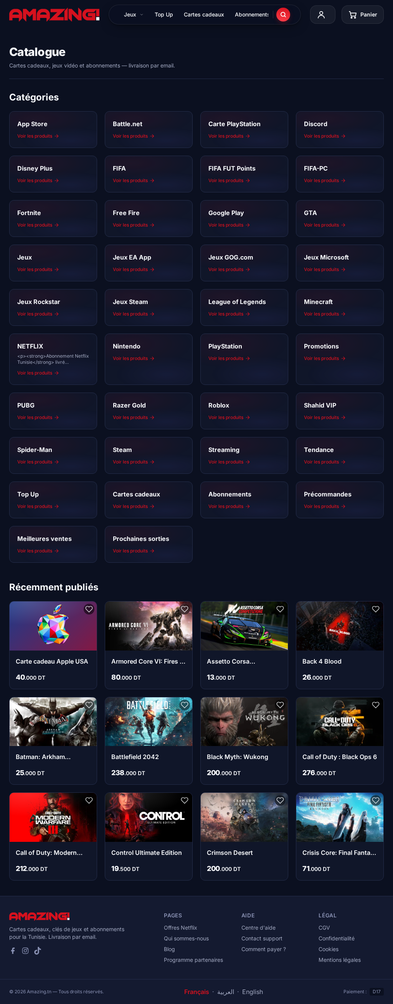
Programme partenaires (193, 959)
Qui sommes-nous (186, 938)
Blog (169, 949)
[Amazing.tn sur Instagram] (25, 951)
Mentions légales (340, 959)
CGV (324, 927)
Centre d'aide (258, 927)
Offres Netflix (180, 927)
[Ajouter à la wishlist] (89, 609)
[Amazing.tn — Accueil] (54, 14)
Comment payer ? (263, 949)
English (252, 992)
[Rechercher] (283, 14)
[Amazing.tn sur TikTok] (37, 951)
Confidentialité (337, 938)
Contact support (261, 938)
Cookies (329, 949)
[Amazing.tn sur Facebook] (13, 951)
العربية (225, 992)
